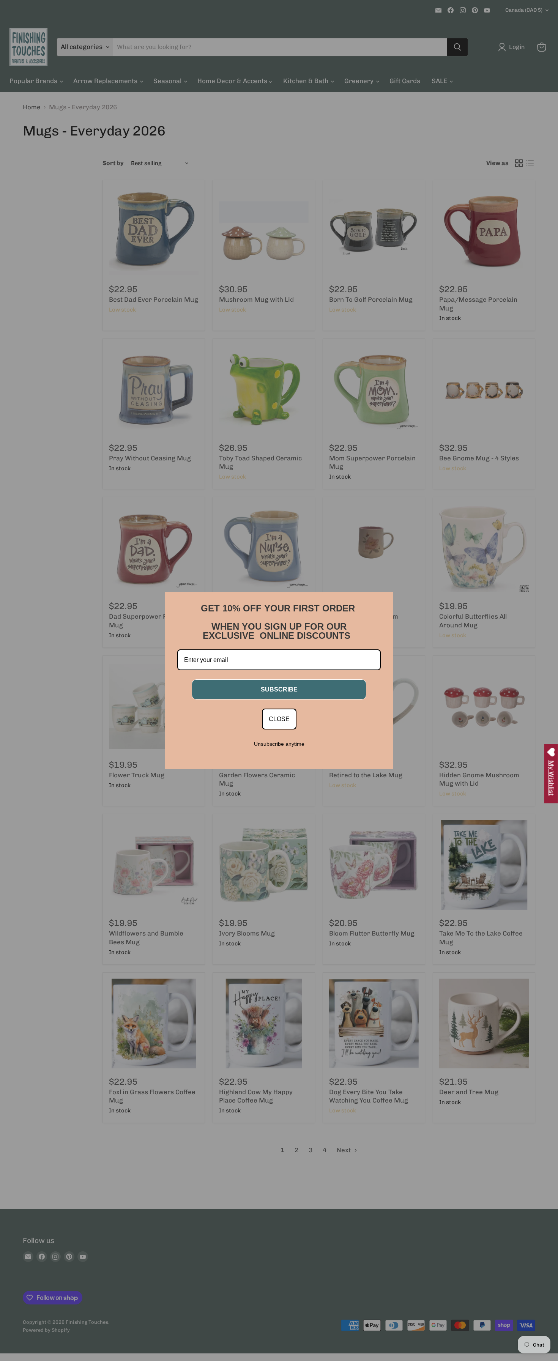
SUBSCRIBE (279, 689)
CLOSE (279, 719)
